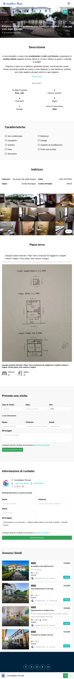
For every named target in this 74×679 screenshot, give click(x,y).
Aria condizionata (15, 136)
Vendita (33, 563)
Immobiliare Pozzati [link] (40, 578)
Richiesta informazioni (37, 537)
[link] (15, 571)
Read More (37, 76)
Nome (4, 422)
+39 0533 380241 (21, 483)
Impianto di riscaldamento (51, 145)
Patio (10, 149)
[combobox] (13, 409)
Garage (43, 140)
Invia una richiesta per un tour (12, 449)
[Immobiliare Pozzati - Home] (13, 3)
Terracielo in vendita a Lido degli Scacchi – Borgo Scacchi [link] (52, 635)
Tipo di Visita (8, 405)
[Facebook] (25, 667)
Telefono (30, 422)
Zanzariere (12, 154)
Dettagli (66, 577)
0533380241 (39, 483)
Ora (51, 405)
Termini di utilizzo (42, 445)
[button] (37, 22)
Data (28, 405)
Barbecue (44, 136)
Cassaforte (12, 140)
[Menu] (69, 3)
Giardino (11, 145)
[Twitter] (31, 667)
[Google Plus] (42, 667)
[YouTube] (48, 667)
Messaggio (7, 431)
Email (51, 422)
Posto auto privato (48, 149)
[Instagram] (37, 667)
